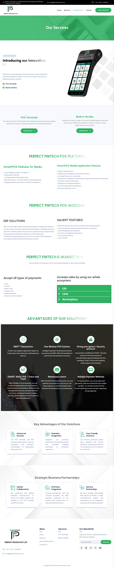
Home (59, 10)
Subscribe (106, 542)
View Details (27, 131)
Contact (89, 10)
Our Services (77, 10)
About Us (67, 10)
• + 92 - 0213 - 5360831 (101, 2)
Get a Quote (103, 10)
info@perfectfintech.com (57, 2)
